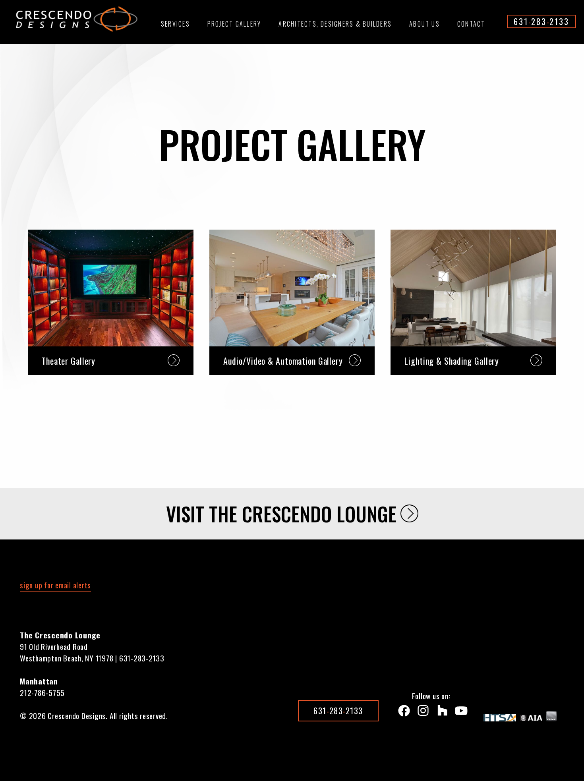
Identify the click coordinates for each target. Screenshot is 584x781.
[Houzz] (440, 712)
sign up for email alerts (55, 584)
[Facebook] (402, 712)
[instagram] (421, 712)
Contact (471, 24)
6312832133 (541, 21)
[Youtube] (459, 712)
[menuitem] (175, 27)
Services (175, 24)
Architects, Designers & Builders (335, 24)
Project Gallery (234, 24)
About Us (424, 24)
